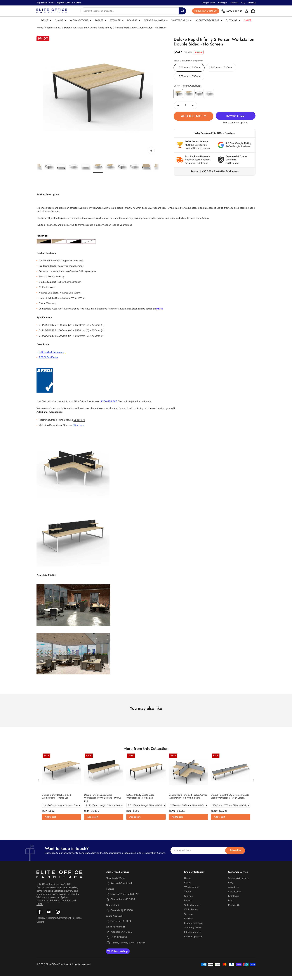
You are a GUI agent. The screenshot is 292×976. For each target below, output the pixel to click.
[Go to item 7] (73, 167)
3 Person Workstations (74, 27)
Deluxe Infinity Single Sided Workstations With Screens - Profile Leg (60, 798)
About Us (234, 3)
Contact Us (234, 905)
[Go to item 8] (85, 167)
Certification (234, 891)
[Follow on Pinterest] (58, 914)
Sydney (64, 897)
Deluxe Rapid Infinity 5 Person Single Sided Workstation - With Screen (188, 796)
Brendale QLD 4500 (121, 910)
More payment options (235, 122)
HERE (159, 308)
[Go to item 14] (158, 167)
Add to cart (50, 816)
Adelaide (66, 900)
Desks (44, 20)
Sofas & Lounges (154, 20)
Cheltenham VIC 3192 (122, 899)
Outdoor (231, 20)
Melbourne (42, 900)
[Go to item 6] (61, 167)
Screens (188, 914)
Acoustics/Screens (207, 20)
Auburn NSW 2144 (121, 883)
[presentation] (38, 780)
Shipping (251, 3)
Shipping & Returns (238, 878)
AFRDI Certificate (48, 357)
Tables (99, 20)
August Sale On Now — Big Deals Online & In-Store (58, 3)
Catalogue (222, 3)
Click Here (78, 425)
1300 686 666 (118, 937)
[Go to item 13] (146, 167)
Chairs (59, 20)
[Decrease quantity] (178, 105)
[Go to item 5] (49, 167)
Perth (39, 904)
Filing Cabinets (192, 932)
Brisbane (54, 900)
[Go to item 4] (37, 167)
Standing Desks (192, 927)
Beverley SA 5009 (120, 921)
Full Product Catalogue (51, 352)
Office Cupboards (193, 936)
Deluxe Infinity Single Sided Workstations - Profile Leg (98, 796)
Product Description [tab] (47, 194)
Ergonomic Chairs (193, 923)
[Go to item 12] (134, 167)
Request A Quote (204, 11)
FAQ (243, 3)
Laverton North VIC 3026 (124, 894)
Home (39, 27)
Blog (230, 900)
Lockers (132, 20)
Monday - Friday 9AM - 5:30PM (127, 942)
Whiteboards (180, 20)
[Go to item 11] (122, 167)
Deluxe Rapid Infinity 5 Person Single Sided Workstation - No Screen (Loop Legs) (230, 798)
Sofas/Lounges (192, 905)
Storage (115, 20)
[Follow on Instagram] (49, 914)
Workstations (79, 20)
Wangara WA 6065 (121, 932)
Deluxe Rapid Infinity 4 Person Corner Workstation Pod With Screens (145, 796)
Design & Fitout (208, 3)
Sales (247, 20)
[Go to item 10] (110, 167)
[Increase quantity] (192, 105)
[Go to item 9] (98, 167)
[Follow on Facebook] (39, 914)
